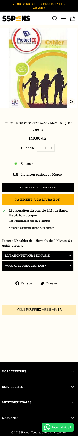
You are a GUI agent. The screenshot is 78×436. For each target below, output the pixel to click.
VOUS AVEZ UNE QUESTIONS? (25, 266)
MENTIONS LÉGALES (16, 402)
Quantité (28, 148)
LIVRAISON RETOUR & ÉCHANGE (27, 256)
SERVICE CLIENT (13, 387)
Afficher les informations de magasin (31, 227)
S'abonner (10, 418)
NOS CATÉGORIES (14, 371)
